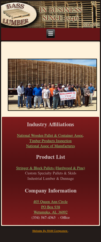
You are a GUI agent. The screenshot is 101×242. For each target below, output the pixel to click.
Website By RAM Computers (50, 230)
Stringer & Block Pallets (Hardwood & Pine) (50, 167)
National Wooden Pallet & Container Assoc (50, 135)
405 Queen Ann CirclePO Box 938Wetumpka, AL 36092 (50, 207)
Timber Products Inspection (50, 140)
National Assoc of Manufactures (50, 145)
